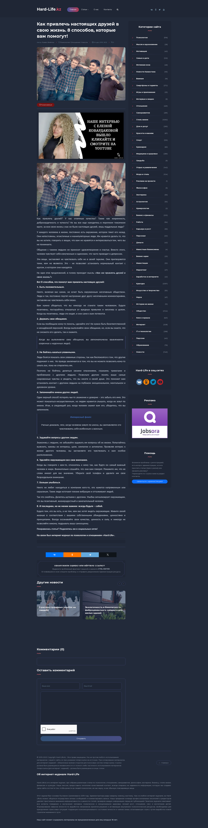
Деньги (139, 243)
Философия (141, 188)
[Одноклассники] (72, 554)
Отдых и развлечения (146, 167)
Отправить (81, 738)
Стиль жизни (142, 120)
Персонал (141, 236)
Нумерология (142, 208)
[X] (108, 554)
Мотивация (141, 51)
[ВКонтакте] (54, 554)
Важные (140, 79)
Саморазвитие (143, 113)
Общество (141, 311)
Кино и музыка (143, 318)
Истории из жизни (144, 304)
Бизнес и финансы (145, 215)
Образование (142, 345)
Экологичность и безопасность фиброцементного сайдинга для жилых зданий (104, 610)
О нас (96, 9)
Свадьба (140, 161)
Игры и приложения (145, 92)
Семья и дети (142, 58)
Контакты (108, 9)
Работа (139, 222)
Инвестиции (142, 263)
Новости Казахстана (145, 72)
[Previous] (119, 584)
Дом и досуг (142, 126)
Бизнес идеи (142, 256)
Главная (73, 9)
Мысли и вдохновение (146, 44)
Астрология (142, 202)
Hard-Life (49, 9)
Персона (140, 338)
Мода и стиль (142, 174)
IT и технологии (143, 331)
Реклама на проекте (145, 181)
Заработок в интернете (147, 277)
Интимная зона (143, 65)
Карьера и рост (143, 229)
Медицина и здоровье (147, 154)
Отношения (75, 42)
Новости (84, 42)
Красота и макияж (144, 133)
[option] (58, 603)
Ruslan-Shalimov (48, 42)
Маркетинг (141, 270)
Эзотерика (141, 195)
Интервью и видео (145, 99)
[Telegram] (90, 554)
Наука (139, 297)
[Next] (123, 584)
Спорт (139, 140)
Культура (140, 284)
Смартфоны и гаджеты (147, 85)
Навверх (165, 763)
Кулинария (141, 147)
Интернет (140, 325)
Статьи (84, 9)
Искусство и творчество (147, 290)
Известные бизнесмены (147, 249)
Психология (65, 42)
